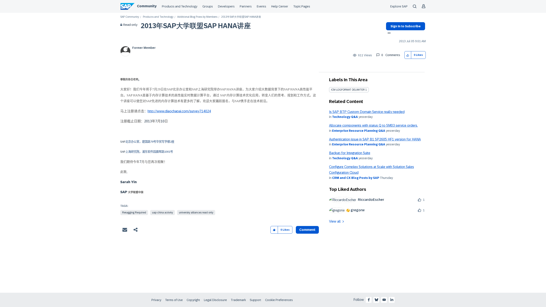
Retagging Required (134, 212)
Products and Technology (179, 6)
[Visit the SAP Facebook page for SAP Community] (368, 299)
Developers (226, 6)
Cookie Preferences (279, 300)
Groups (207, 6)
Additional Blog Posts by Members (197, 17)
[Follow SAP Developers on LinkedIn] (392, 299)
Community (147, 6)
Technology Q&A (345, 117)
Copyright (193, 300)
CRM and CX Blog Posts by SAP (355, 178)
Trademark (238, 300)
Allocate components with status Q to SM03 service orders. (373, 125)
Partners (246, 6)
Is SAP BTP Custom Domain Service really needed (367, 112)
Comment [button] (307, 230)
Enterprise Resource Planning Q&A (358, 130)
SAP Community (129, 17)
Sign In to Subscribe (406, 26)
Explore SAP (399, 6)
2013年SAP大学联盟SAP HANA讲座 (196, 26)
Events (261, 6)
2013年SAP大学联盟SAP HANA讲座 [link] (241, 17)
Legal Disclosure (215, 300)
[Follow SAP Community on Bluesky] (376, 299)
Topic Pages (301, 6)
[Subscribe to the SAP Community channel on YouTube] (384, 299)
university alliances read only (196, 212)
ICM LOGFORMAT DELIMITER (348, 89)
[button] (408, 55)
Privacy (156, 300)
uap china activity (162, 212)
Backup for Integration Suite (349, 153)
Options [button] (388, 33)
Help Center (279, 6)
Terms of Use (174, 300)
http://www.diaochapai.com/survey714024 (179, 111)
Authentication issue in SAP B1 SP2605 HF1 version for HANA (375, 139)
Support (255, 300)
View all (335, 221)
